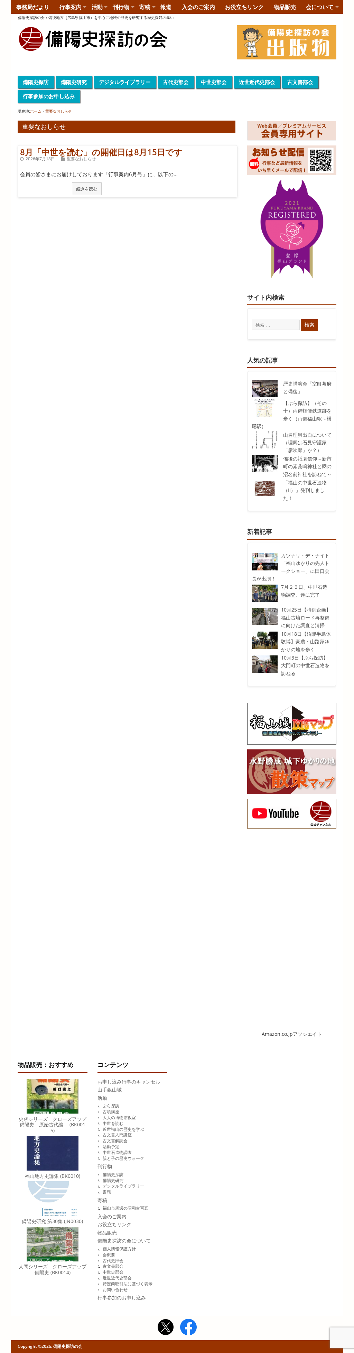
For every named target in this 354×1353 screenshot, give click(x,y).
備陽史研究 (74, 81)
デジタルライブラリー (125, 81)
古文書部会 (300, 81)
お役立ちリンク (244, 7)
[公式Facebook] (188, 1327)
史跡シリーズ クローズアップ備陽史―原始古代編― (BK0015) (52, 1125)
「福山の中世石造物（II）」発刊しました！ (305, 490)
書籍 (107, 1192)
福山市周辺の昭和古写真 (125, 1208)
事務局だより (32, 7)
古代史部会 (176, 81)
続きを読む (86, 188)
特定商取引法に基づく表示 (127, 1284)
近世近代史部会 (257, 81)
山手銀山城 (109, 1090)
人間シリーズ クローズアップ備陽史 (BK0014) (52, 1270)
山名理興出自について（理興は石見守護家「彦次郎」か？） (307, 443)
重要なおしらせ (81, 159)
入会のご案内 (198, 7)
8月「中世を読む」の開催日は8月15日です (101, 152)
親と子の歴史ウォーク (123, 1158)
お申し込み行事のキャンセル (128, 1082)
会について (320, 7)
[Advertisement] (291, 889)
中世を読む (113, 1123)
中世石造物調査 (117, 1152)
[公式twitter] (165, 1327)
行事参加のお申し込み (49, 96)
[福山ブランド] (291, 230)
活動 (97, 7)
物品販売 (285, 7)
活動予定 (111, 1146)
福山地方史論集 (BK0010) (52, 1176)
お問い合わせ (115, 1290)
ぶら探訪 (111, 1106)
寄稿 (144, 7)
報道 (165, 7)
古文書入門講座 (117, 1135)
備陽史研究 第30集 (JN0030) (52, 1221)
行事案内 (70, 7)
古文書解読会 (115, 1141)
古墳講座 (111, 1112)
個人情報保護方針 (119, 1249)
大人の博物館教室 (119, 1117)
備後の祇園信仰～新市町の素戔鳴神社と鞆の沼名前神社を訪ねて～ (307, 466)
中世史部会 (214, 81)
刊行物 (121, 7)
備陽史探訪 (36, 81)
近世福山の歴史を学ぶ (123, 1129)
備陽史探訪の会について (124, 1241)
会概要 (109, 1255)
